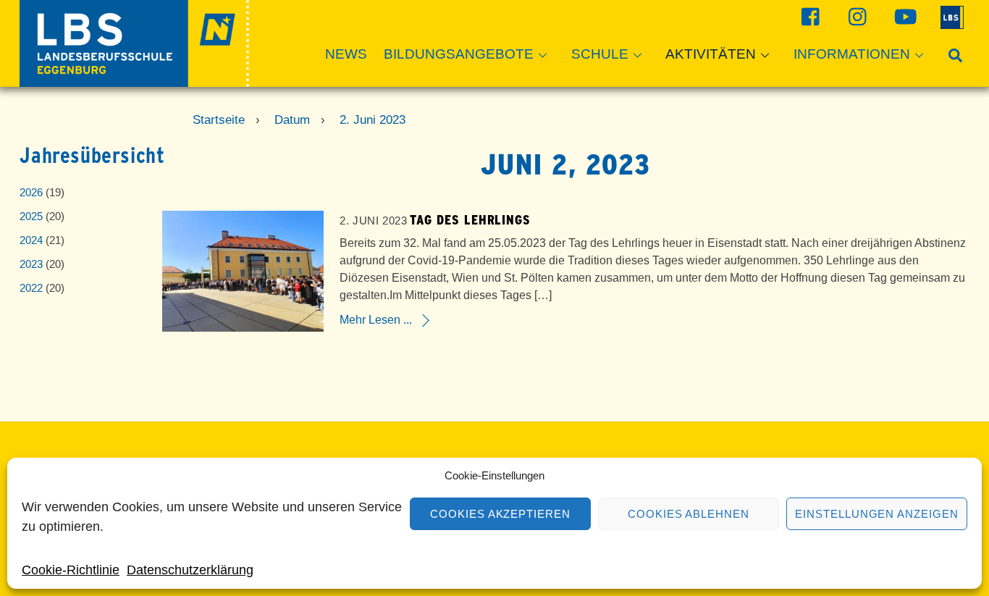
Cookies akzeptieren (500, 514)
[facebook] (809, 16)
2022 (31, 288)
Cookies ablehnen (689, 514)
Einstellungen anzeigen (877, 514)
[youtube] (903, 16)
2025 (31, 216)
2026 (31, 192)
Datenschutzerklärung (190, 570)
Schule (599, 54)
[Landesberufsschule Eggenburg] (134, 80)
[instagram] (856, 16)
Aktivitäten (710, 54)
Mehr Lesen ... (376, 320)
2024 (31, 240)
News (346, 54)
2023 (31, 264)
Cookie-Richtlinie (70, 570)
